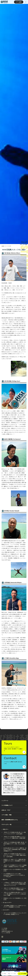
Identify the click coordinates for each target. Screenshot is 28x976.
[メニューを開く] (25, 2)
